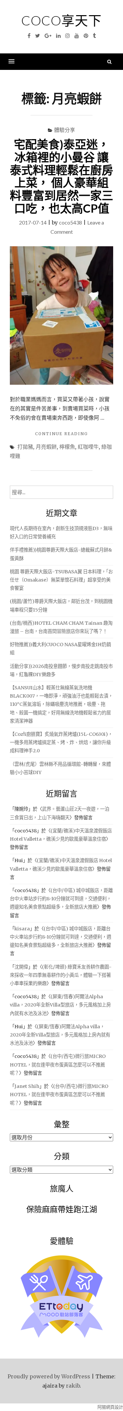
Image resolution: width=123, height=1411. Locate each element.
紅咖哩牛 (88, 446)
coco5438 (70, 222)
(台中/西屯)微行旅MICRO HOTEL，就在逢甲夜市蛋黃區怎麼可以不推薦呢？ (58, 1064)
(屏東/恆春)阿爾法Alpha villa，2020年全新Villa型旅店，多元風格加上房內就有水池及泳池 (60, 1005)
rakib (73, 1385)
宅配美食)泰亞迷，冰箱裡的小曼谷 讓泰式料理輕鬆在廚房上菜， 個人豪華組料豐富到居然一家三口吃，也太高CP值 (61, 176)
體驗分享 (64, 130)
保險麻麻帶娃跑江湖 (61, 1209)
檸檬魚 (67, 446)
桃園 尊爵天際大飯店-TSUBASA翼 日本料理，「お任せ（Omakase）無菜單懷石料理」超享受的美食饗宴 (61, 580)
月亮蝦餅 (46, 446)
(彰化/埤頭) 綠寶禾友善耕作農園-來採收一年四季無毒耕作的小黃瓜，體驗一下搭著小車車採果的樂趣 (61, 975)
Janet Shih (26, 1086)
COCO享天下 (61, 20)
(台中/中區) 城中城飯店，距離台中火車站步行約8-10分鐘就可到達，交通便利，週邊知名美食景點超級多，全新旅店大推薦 (61, 898)
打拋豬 (25, 446)
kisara (22, 929)
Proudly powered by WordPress (49, 1376)
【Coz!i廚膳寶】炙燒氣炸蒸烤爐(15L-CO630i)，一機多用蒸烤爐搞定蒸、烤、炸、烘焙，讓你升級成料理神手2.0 (61, 742)
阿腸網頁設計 (110, 1407)
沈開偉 (21, 967)
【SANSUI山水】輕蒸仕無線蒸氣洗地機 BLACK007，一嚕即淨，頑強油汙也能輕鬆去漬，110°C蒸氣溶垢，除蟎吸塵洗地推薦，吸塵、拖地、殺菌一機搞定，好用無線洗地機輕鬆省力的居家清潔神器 (61, 704)
